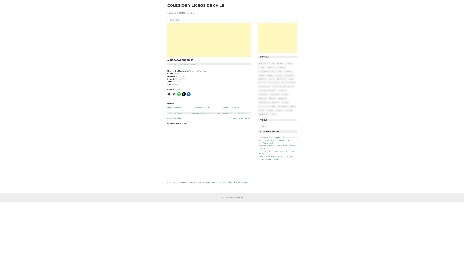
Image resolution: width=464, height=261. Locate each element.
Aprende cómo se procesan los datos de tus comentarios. (226, 182)
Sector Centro (263, 106)
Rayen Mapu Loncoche (242, 118)
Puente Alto (263, 95)
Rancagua (262, 98)
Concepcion (271, 67)
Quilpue (284, 95)
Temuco (292, 106)
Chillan (261, 67)
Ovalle (293, 83)
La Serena (262, 79)
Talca (273, 106)
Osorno (284, 83)
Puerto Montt (274, 95)
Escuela (261, 75)
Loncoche (195, 113)
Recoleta (272, 98)
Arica (272, 63)
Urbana (261, 110)
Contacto (174, 20)
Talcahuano (282, 106)
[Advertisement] (209, 40)
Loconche (187, 113)
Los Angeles (281, 79)
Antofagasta (263, 63)
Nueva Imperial (274, 83)
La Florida (279, 75)
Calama (280, 63)
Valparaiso (279, 110)
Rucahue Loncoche (202, 107)
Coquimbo (281, 67)
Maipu (291, 79)
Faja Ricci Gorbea (174, 118)
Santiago (285, 102)
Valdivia (270, 110)
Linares (271, 79)
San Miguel (275, 102)
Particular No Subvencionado (283, 87)
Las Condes (289, 75)
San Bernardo (263, 102)
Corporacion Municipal (266, 71)
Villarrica (289, 110)
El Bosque (288, 71)
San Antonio (282, 98)
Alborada (178, 113)
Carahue (289, 63)
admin (192, 64)
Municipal (203, 113)
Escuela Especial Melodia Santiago (283, 137)
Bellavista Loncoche (231, 107)
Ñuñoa (273, 114)
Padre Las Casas (264, 87)
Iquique (270, 75)
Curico (280, 71)
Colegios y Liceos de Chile (195, 5)
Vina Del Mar (263, 114)
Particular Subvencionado (267, 91)
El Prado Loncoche (174, 107)
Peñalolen (282, 91)
